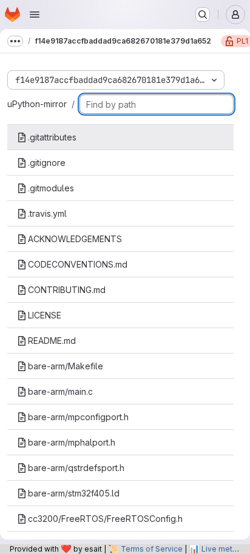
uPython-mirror (37, 104)
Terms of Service (152, 548)
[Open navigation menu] (34, 14)
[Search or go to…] (202, 14)
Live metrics (223, 548)
